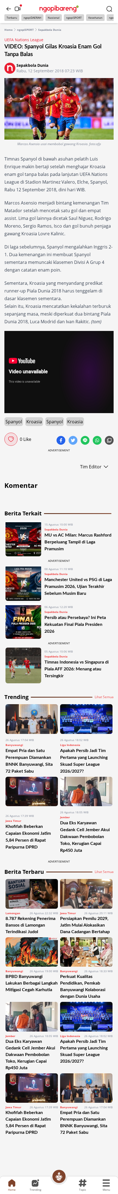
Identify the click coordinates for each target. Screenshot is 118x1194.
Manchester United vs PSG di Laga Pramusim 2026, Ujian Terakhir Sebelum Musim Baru (78, 586)
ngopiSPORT (74, 18)
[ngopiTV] (17, 8)
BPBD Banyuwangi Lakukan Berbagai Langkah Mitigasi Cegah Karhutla (31, 983)
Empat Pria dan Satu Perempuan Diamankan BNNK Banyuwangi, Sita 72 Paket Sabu (83, 1122)
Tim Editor (91, 467)
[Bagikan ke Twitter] (73, 441)
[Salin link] (109, 441)
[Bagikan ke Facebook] (61, 441)
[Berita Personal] (59, 1176)
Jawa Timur (13, 821)
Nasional (54, 18)
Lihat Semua (104, 697)
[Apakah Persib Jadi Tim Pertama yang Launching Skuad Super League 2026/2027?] (86, 719)
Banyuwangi (14, 745)
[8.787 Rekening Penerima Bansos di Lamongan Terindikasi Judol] (31, 893)
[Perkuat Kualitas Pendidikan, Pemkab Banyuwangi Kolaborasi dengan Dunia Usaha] (86, 952)
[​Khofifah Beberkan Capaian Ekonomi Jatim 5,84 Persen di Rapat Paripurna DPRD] (31, 793)
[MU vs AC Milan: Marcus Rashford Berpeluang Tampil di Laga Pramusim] (23, 538)
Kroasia (34, 422)
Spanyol (13, 422)
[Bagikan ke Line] (86, 441)
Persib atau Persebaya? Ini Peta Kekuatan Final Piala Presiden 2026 (75, 624)
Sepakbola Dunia (49, 30)
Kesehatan (95, 18)
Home (8, 30)
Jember (65, 817)
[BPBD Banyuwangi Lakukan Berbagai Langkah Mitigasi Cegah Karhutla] (31, 952)
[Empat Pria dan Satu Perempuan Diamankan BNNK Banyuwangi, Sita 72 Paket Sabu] (31, 719)
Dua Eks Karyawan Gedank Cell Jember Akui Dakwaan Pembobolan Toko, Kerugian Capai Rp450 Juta (85, 837)
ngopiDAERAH (32, 18)
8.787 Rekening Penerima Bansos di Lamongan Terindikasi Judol (30, 925)
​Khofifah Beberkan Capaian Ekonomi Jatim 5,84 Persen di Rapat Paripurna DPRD (28, 1122)
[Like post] (11, 439)
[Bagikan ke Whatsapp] (98, 441)
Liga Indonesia (70, 745)
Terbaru (12, 18)
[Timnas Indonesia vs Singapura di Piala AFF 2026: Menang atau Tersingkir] (23, 665)
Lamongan (12, 913)
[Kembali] (8, 8)
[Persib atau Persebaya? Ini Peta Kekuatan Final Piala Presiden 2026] (23, 621)
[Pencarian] (109, 8)
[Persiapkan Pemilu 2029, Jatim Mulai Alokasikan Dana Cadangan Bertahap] (86, 893)
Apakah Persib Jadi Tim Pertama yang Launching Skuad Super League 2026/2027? (84, 1051)
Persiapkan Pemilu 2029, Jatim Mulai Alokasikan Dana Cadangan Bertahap (85, 925)
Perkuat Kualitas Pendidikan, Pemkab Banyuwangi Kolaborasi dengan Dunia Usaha (82, 986)
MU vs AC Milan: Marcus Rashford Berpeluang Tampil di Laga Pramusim (77, 542)
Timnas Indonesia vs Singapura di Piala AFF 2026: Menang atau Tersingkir (76, 669)
